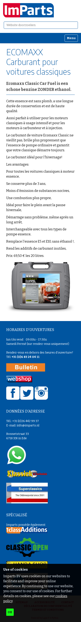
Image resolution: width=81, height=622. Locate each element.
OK (10, 612)
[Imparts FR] (28, 10)
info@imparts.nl (28, 425)
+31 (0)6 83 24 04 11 (25, 357)
